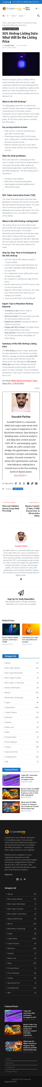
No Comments (22, 45)
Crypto (21, 16)
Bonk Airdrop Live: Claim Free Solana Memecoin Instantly (30, 639)
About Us (9, 1063)
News (14, 16)
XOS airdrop (10, 105)
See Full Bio (19, 475)
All (7, 16)
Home (4, 23)
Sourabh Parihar (9, 45)
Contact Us (10, 1067)
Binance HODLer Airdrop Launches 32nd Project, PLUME (10, 639)
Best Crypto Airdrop (14, 23)
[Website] (21, 579)
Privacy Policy (11, 1071)
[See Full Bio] (26, 475)
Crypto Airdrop (18, 489)
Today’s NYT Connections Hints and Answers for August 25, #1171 (29, 777)
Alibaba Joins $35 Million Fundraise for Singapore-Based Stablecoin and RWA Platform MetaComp (30, 1045)
